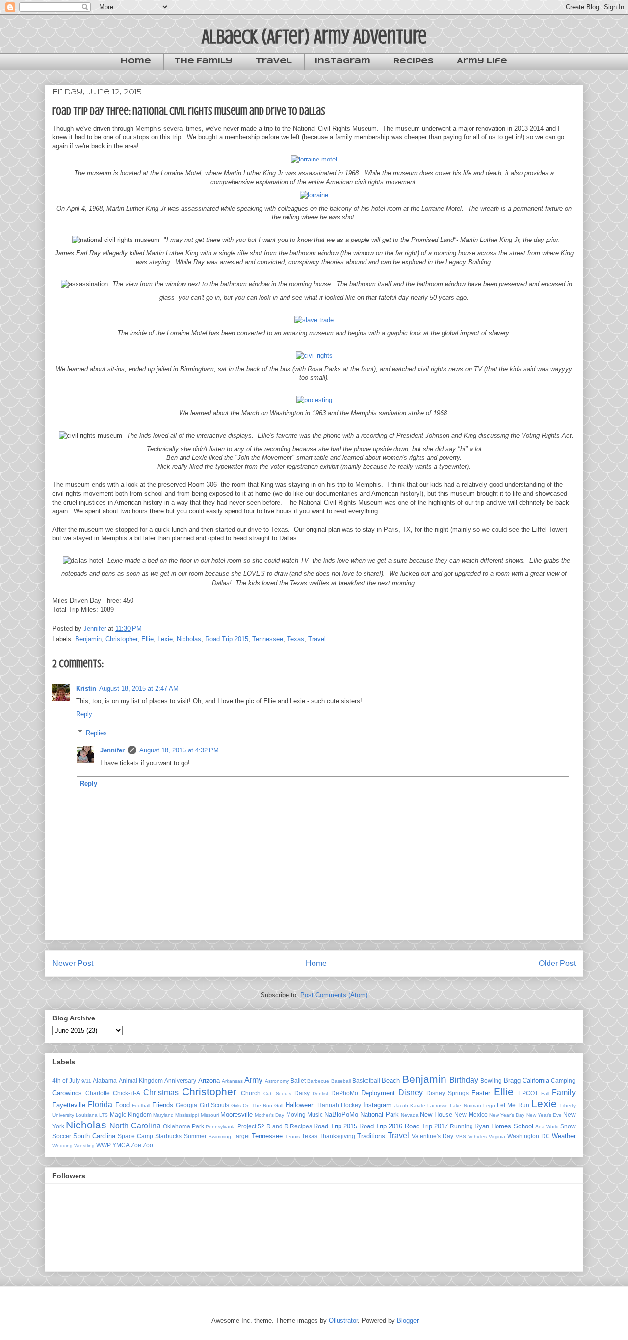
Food (122, 1105)
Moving (296, 1114)
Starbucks (168, 1136)
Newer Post (72, 963)
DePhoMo (344, 1093)
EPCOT (528, 1093)
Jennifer (112, 750)
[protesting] (314, 399)
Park (198, 1126)
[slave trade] (314, 319)
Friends (162, 1105)
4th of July (66, 1080)
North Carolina (134, 1126)
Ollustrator (343, 1320)
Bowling (491, 1080)
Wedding (62, 1145)
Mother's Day (269, 1115)
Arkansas (232, 1081)
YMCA (121, 1145)
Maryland (163, 1115)
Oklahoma (176, 1126)
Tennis (292, 1136)
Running (461, 1126)
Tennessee (267, 639)
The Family (203, 61)
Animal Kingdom (141, 1080)
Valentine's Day (432, 1136)
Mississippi (187, 1115)
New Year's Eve (544, 1115)
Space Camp (135, 1136)
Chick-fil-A (126, 1093)
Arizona (209, 1080)
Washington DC (528, 1136)
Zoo (148, 1145)
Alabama (105, 1080)
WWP (103, 1145)
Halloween (300, 1105)
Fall (545, 1093)
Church (251, 1093)
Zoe (136, 1145)
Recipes (413, 61)
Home (136, 61)
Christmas (161, 1092)
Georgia (186, 1105)
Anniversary (180, 1080)
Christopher (121, 639)
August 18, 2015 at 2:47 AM (139, 688)
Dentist (320, 1093)
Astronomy (277, 1081)
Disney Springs (447, 1093)
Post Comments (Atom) (333, 995)
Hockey (351, 1105)
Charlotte (97, 1093)
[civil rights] (314, 355)
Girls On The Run (251, 1105)
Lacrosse (437, 1105)
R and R (277, 1126)
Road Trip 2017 (426, 1126)
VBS (461, 1136)
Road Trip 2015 (226, 639)
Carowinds (67, 1093)
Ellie (147, 639)
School (523, 1126)
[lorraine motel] (314, 159)
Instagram (342, 61)
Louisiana (87, 1115)
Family (564, 1092)
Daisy (302, 1093)
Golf (279, 1105)
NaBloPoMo (341, 1114)
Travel (274, 61)
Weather (564, 1136)
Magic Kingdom (131, 1114)
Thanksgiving (337, 1136)
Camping (563, 1080)
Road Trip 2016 (380, 1126)
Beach (391, 1080)
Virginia (497, 1136)
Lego (489, 1105)
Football (141, 1105)
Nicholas (189, 639)
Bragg (512, 1080)
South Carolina (94, 1136)
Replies (96, 732)
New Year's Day (506, 1115)
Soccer (61, 1136)
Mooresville (236, 1114)
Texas (295, 639)
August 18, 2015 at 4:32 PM (179, 750)
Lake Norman (465, 1105)
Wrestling (84, 1145)
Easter (480, 1093)
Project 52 (250, 1126)
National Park (379, 1114)
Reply (84, 714)
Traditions (371, 1136)
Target (241, 1136)
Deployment (378, 1093)
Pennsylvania (221, 1126)
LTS (103, 1115)
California (536, 1080)
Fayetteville (68, 1105)
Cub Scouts (277, 1093)
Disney (410, 1092)
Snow (568, 1126)
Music (315, 1114)
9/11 (86, 1081)
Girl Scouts (214, 1105)
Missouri (210, 1115)
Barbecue (318, 1081)
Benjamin (88, 639)
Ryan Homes (492, 1126)
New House (436, 1114)
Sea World (547, 1126)
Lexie (165, 639)
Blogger (407, 1320)
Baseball (341, 1081)
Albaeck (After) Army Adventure (314, 37)
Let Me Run (513, 1105)
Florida (100, 1104)
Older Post (557, 963)
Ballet (298, 1080)
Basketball (366, 1080)
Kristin (86, 688)
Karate (417, 1105)
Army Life (482, 61)
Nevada (410, 1115)
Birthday (463, 1080)
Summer (195, 1136)
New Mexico (470, 1114)
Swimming (220, 1136)
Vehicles (477, 1136)
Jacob (401, 1105)
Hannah (328, 1105)
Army (253, 1080)
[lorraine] (314, 195)
